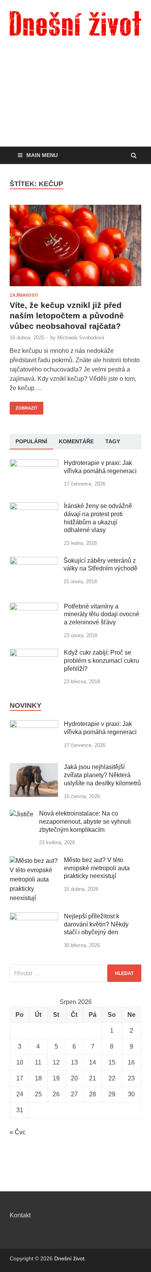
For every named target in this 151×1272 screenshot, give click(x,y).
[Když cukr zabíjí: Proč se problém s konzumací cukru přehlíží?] (34, 653)
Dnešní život (69, 1258)
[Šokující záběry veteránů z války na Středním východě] (34, 561)
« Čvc (18, 1132)
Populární (31, 441)
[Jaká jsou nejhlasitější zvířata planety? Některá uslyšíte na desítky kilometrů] (34, 767)
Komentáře (76, 441)
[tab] (31, 441)
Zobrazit (24, 406)
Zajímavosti (24, 295)
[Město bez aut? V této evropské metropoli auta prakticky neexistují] (34, 860)
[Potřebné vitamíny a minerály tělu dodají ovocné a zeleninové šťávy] (34, 607)
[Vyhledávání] (75, 973)
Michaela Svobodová (80, 337)
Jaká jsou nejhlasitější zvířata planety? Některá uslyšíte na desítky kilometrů (102, 775)
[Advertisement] (75, 103)
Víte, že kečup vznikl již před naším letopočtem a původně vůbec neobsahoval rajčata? (67, 316)
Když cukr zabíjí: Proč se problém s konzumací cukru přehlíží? (101, 660)
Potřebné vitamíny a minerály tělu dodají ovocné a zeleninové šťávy (101, 614)
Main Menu (42, 155)
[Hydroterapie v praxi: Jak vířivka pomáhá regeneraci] (34, 463)
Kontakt (20, 1215)
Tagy (112, 441)
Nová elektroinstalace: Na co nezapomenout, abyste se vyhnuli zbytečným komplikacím (85, 821)
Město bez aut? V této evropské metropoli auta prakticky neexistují (97, 868)
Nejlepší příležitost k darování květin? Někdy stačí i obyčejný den (96, 924)
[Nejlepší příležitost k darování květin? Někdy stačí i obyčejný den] (34, 917)
